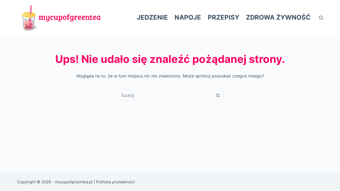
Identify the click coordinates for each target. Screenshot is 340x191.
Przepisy (223, 17)
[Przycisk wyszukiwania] (218, 95)
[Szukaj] (321, 18)
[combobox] (165, 95)
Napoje (188, 17)
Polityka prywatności (115, 181)
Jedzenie (152, 17)
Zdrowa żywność (278, 17)
